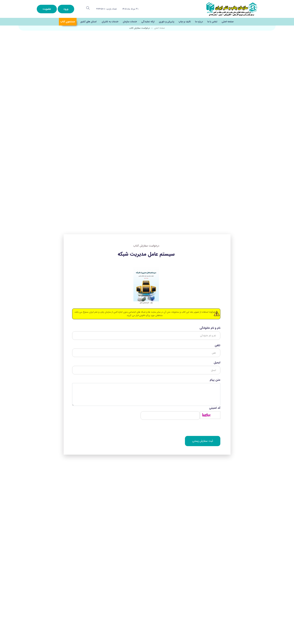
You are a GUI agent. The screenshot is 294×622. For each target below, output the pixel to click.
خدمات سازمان (130, 21)
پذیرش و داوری (166, 21)
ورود (65, 9)
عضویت (47, 9)
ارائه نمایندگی (147, 21)
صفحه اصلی (228, 21)
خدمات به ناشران (110, 21)
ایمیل (217, 362)
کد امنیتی (214, 408)
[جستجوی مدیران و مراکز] (88, 8)
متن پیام (215, 380)
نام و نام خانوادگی (210, 328)
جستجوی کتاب (67, 21)
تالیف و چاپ (185, 21)
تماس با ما (212, 21)
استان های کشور (88, 21)
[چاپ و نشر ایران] (231, 9)
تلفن (217, 345)
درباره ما (199, 21)
